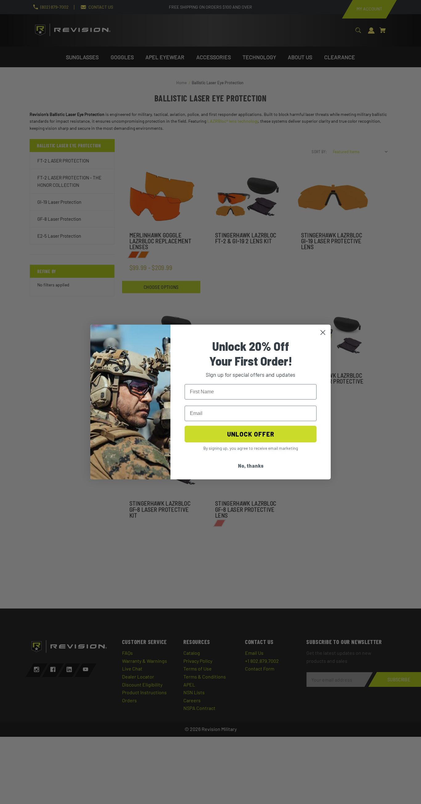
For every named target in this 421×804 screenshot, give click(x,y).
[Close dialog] (322, 332)
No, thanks (251, 466)
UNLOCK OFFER (250, 434)
